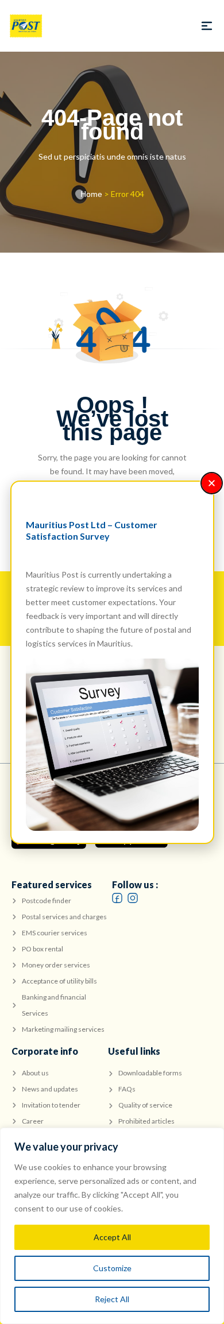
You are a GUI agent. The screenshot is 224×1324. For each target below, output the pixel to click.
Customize (112, 1268)
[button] (206, 25)
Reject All (112, 1299)
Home (91, 194)
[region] (112, 1226)
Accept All (112, 1237)
